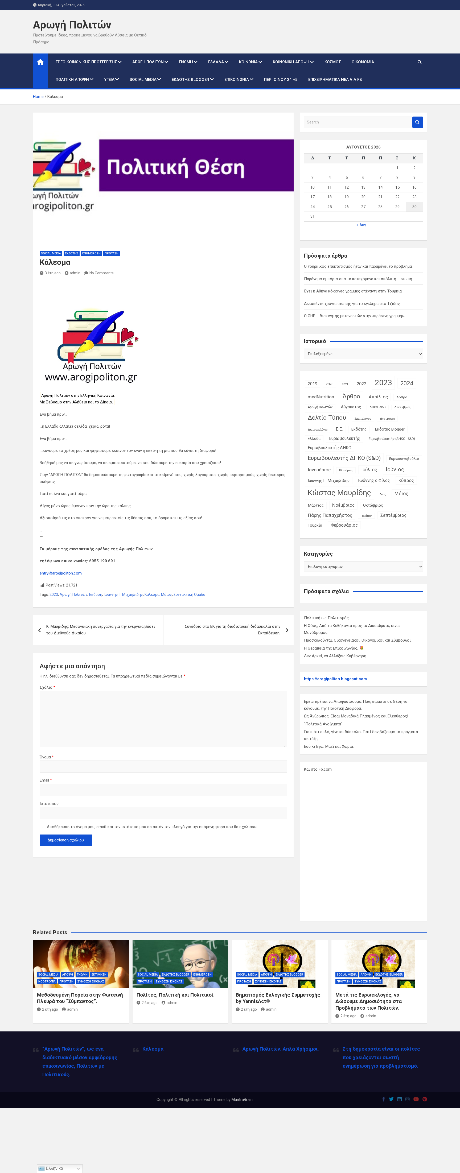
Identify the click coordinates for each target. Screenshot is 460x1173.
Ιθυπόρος (346, 470)
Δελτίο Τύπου (327, 417)
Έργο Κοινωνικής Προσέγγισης (86, 62)
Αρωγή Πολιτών (72, 25)
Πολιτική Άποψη (72, 79)
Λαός (383, 494)
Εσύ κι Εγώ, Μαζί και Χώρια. (329, 746)
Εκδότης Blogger (190, 79)
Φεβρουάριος (344, 525)
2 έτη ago (50, 1009)
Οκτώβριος (373, 505)
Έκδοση (95, 594)
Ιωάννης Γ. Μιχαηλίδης (123, 594)
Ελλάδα (216, 62)
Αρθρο (401, 397)
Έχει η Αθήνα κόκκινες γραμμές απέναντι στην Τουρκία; (353, 291)
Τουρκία (315, 525)
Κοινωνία (248, 62)
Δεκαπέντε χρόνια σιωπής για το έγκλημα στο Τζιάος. (352, 303)
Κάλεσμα (152, 594)
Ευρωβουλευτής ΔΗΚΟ (329, 447)
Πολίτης (366, 516)
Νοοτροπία (47, 981)
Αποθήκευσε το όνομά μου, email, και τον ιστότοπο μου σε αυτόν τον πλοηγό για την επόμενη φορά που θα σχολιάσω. (152, 826)
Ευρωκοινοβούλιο (404, 458)
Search (417, 122)
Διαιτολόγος (363, 418)
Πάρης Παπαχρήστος (330, 515)
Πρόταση (111, 253)
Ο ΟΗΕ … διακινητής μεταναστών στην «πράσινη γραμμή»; (354, 315)
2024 (406, 383)
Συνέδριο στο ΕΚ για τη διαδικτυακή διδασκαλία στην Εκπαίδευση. (232, 630)
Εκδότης (71, 253)
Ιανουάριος (319, 469)
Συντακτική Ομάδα (189, 594)
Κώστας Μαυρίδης (339, 492)
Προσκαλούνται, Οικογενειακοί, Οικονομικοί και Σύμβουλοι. (358, 640)
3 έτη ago (53, 273)
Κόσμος (333, 62)
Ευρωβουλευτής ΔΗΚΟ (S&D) (344, 458)
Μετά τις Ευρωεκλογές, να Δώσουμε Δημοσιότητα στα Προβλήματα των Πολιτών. (368, 1001)
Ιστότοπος (49, 803)
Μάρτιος (316, 505)
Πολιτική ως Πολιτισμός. (327, 618)
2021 (345, 384)
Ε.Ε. (339, 429)
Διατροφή (387, 418)
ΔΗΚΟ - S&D (377, 407)
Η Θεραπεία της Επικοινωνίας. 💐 (334, 648)
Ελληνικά (54, 1168)
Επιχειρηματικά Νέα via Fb (335, 79)
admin (75, 273)
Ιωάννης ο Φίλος (374, 480)
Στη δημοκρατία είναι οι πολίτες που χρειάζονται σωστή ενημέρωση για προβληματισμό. (381, 1057)
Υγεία (109, 79)
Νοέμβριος (343, 505)
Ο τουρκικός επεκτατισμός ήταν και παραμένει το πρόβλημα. (358, 266)
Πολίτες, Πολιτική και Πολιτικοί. (176, 995)
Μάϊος (166, 594)
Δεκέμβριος (402, 407)
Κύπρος (406, 480)
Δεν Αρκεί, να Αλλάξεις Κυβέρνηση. (335, 656)
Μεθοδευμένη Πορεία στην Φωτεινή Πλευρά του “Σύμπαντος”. (80, 998)
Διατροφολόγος (317, 429)
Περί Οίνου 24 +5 (281, 79)
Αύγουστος (351, 407)
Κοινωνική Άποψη (291, 62)
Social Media (143, 79)
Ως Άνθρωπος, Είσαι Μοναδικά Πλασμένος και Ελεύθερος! (356, 716)
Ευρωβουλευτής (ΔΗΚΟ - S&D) (392, 439)
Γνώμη (186, 62)
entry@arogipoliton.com (61, 573)
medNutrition (321, 396)
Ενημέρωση (91, 253)
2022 (361, 383)
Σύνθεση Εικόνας (90, 981)
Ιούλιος (369, 469)
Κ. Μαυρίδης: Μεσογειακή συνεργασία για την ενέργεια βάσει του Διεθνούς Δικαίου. (100, 630)
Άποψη (67, 974)
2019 (312, 383)
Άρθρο (351, 396)
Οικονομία (363, 62)
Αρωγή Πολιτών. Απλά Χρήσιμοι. (281, 1049)
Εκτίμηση (99, 974)
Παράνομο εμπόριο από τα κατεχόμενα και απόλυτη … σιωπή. (358, 278)
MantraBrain (242, 1099)
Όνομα (47, 757)
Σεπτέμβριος (393, 515)
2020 (329, 384)
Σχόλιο (47, 687)
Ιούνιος (395, 469)
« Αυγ (361, 224)
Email (46, 780)
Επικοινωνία (236, 79)
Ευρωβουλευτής (344, 438)
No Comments (101, 273)
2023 (54, 594)
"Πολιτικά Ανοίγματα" (323, 724)
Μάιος (401, 493)
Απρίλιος (378, 396)
